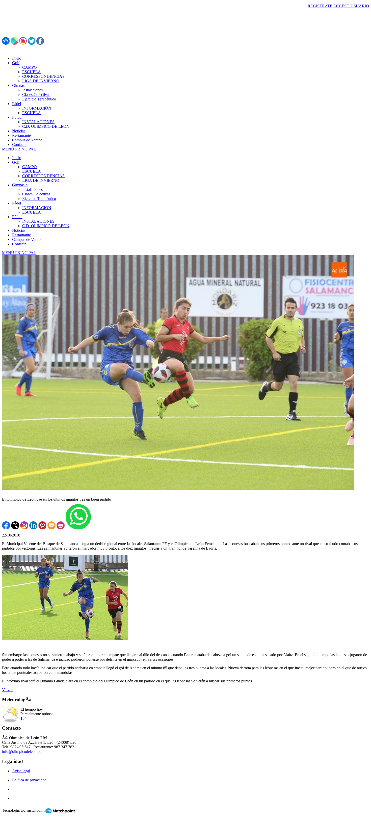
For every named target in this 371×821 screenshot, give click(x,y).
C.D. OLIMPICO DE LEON (45, 226)
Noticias (18, 230)
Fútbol (17, 217)
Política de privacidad (29, 780)
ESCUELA (31, 171)
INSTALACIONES (38, 221)
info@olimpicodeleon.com (23, 751)
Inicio (16, 158)
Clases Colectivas (36, 194)
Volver (7, 689)
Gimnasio (20, 185)
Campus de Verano (27, 239)
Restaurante (21, 235)
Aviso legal (21, 771)
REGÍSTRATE (320, 6)
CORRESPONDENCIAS (43, 176)
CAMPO (29, 167)
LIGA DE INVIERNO (40, 180)
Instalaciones (32, 189)
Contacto (19, 244)
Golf (15, 162)
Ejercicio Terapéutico (39, 198)
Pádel (16, 203)
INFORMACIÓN (36, 208)
